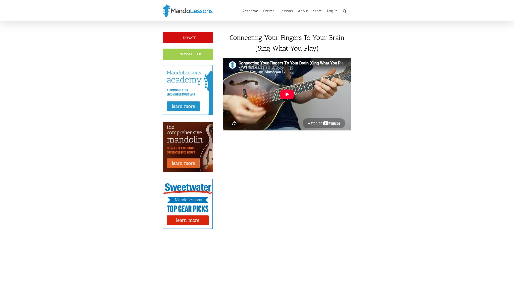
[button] (344, 10)
